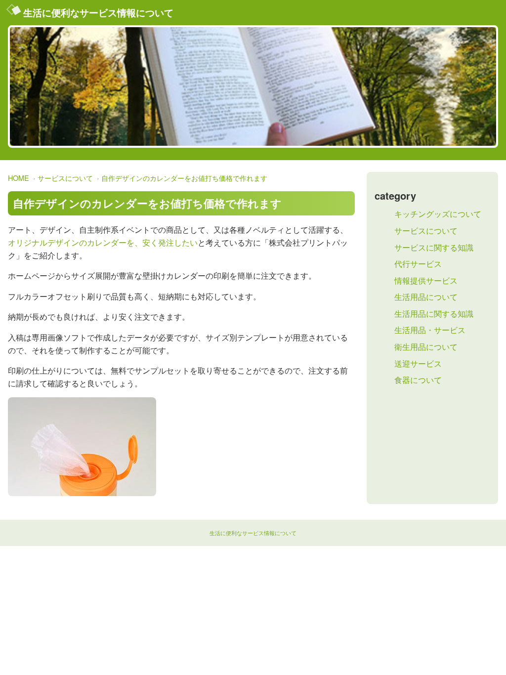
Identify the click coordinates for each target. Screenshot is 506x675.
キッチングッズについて (437, 213)
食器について (418, 379)
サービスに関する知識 (433, 247)
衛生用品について (426, 346)
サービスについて (65, 177)
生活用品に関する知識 (433, 313)
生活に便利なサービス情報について (98, 12)
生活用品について (426, 296)
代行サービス (418, 263)
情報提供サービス (426, 280)
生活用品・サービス (429, 330)
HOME (18, 177)
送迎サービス (418, 363)
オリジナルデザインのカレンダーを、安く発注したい (103, 242)
